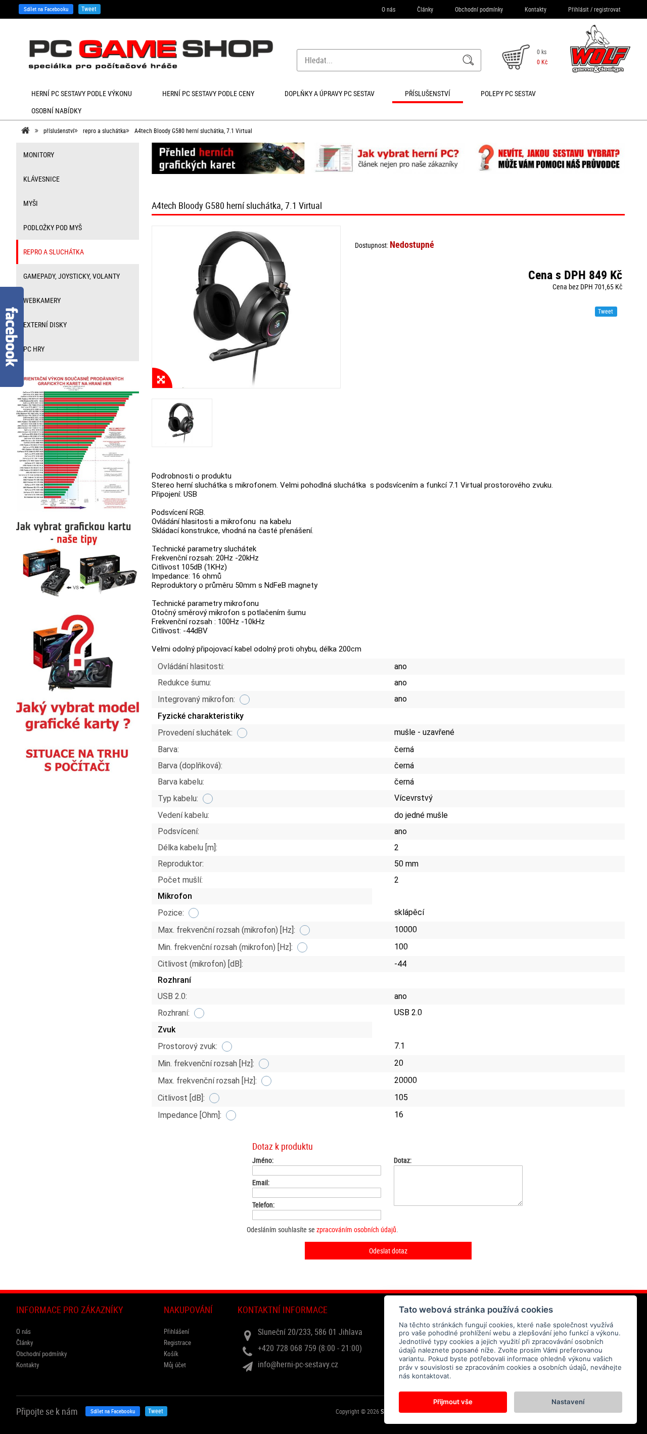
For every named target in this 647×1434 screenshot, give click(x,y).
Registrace (177, 1342)
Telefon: (263, 1204)
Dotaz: (402, 1160)
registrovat (607, 9)
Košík (171, 1353)
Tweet (89, 9)
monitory (38, 154)
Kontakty (535, 9)
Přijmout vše (453, 1402)
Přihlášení (176, 1331)
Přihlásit (578, 9)
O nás (388, 9)
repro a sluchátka (104, 130)
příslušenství (58, 130)
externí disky (45, 324)
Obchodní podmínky (479, 9)
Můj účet (175, 1364)
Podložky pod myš (52, 227)
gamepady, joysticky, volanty (71, 276)
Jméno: (262, 1160)
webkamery (42, 300)
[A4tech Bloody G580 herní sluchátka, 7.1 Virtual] (246, 307)
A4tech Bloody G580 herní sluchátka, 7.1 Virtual (193, 130)
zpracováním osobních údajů (356, 1229)
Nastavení (567, 1402)
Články (425, 9)
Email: (260, 1182)
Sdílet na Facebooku (46, 9)
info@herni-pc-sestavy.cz (298, 1364)
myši (30, 203)
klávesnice (41, 179)
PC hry (33, 349)
